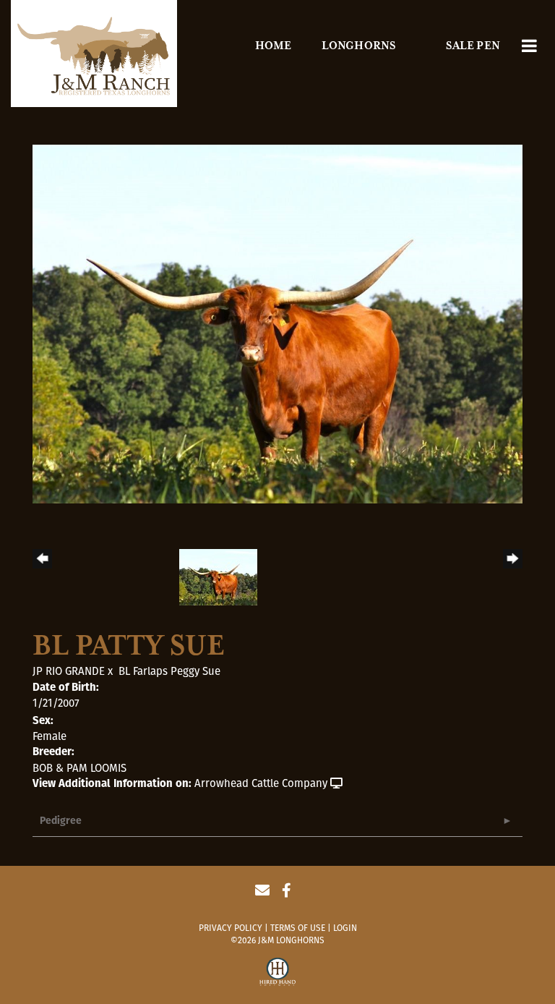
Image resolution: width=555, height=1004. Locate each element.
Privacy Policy (230, 928)
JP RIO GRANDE (69, 671)
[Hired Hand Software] (277, 974)
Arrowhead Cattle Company (260, 783)
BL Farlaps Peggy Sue (169, 671)
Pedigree (61, 821)
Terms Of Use (297, 928)
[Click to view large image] (277, 323)
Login (345, 928)
